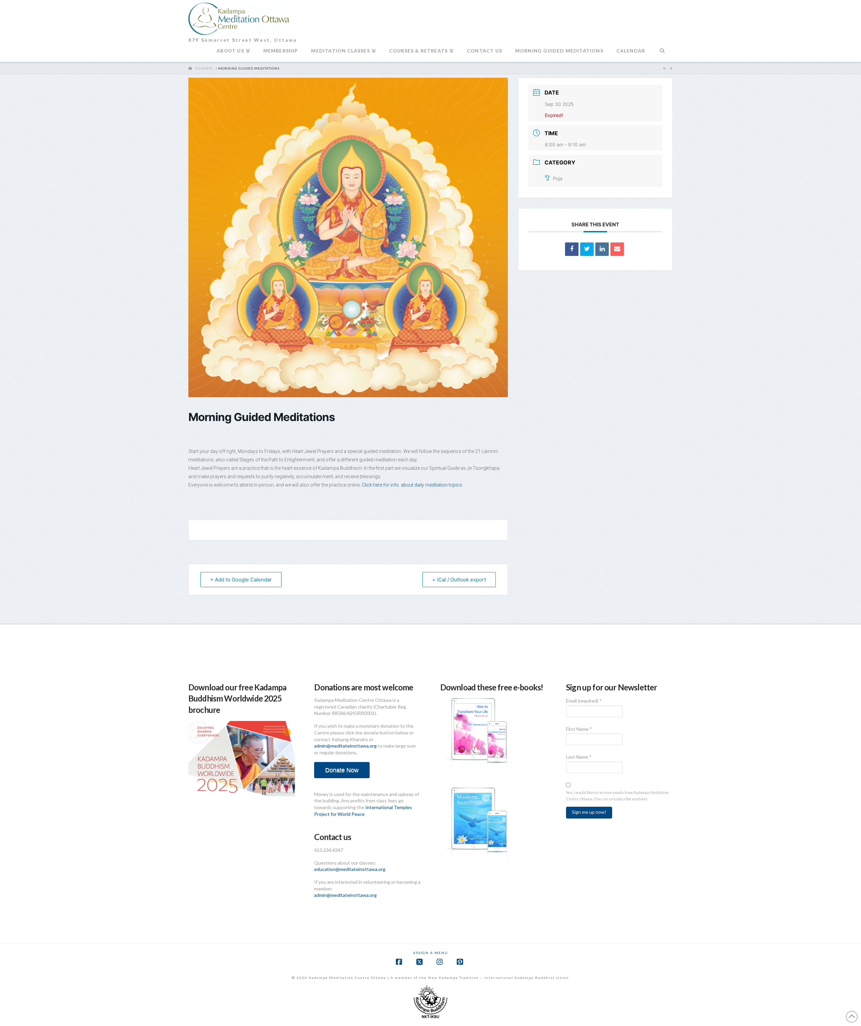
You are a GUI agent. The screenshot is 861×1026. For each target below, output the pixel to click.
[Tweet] (587, 249)
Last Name (579, 757)
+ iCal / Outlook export (459, 579)
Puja (557, 178)
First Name (579, 729)
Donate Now (342, 770)
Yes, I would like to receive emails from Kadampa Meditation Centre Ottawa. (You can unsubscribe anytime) (617, 795)
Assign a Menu (430, 953)
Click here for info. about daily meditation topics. (413, 485)
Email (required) (584, 701)
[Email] (617, 249)
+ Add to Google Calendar (241, 579)
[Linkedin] (602, 249)
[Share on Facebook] (571, 249)
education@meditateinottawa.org (349, 869)
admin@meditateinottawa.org (345, 746)
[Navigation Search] (662, 53)
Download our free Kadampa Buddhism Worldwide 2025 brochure (237, 698)
